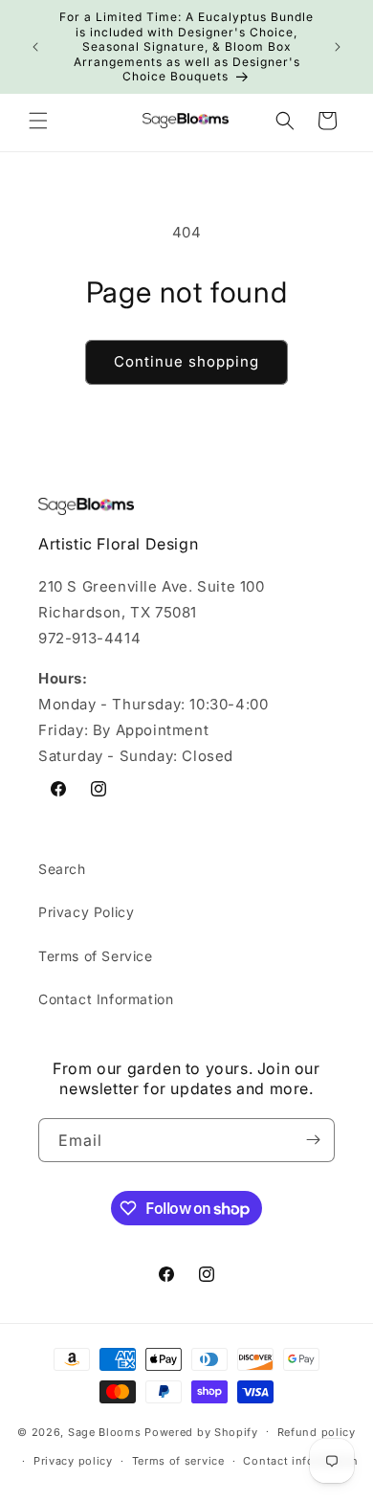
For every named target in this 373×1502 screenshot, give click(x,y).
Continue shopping (186, 361)
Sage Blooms (105, 1431)
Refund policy (316, 1432)
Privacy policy (73, 1461)
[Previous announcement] (35, 47)
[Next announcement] (338, 47)
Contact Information (105, 999)
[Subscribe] (313, 1140)
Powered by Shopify (201, 1431)
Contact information (300, 1461)
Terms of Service (95, 956)
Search (62, 869)
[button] (38, 121)
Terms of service (178, 1461)
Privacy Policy (86, 912)
